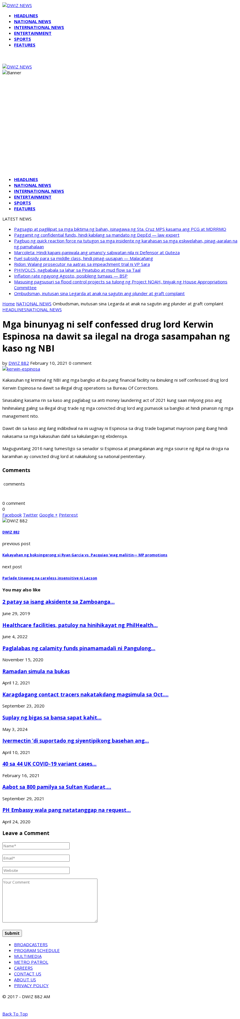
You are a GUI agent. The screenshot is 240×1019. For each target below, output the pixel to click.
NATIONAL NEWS (32, 21)
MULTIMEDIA (28, 956)
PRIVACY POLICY (31, 985)
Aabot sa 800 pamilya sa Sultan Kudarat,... (56, 786)
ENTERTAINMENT (33, 33)
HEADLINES (26, 15)
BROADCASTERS (31, 944)
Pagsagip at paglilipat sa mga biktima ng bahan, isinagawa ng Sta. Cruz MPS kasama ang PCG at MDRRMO (120, 229)
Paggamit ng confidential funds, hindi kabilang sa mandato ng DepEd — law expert (96, 235)
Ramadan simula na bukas (36, 671)
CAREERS (23, 968)
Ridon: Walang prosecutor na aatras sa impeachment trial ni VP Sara (82, 264)
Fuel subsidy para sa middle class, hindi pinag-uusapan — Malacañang (83, 258)
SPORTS (22, 39)
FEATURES (24, 45)
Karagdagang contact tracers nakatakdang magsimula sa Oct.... (85, 694)
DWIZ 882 (18, 363)
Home (8, 304)
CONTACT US (27, 974)
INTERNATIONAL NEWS (39, 27)
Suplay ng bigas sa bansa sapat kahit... (52, 717)
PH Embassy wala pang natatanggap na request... (66, 809)
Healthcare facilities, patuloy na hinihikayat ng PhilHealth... (80, 625)
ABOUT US (25, 979)
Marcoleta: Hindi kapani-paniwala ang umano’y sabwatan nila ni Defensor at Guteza (97, 252)
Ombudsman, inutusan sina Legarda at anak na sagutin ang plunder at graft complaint (99, 293)
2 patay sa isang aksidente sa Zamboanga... (58, 601)
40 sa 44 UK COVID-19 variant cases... (49, 763)
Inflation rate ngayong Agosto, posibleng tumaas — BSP (71, 276)
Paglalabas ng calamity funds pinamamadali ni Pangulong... (78, 648)
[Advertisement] (120, 131)
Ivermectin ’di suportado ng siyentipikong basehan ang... (75, 740)
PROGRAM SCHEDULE (37, 950)
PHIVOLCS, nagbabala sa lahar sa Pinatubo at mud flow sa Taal (77, 270)
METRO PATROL (31, 962)
